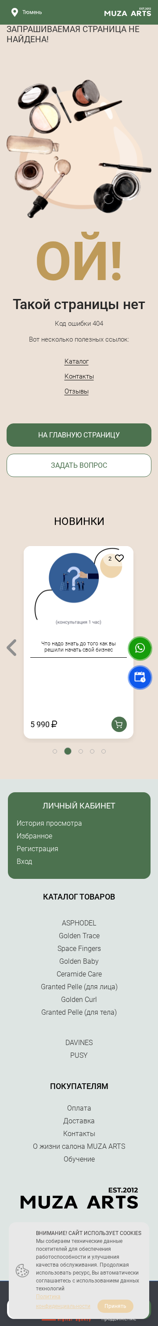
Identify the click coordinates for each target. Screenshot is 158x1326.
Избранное (34, 836)
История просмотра (49, 823)
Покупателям (79, 1086)
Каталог (77, 361)
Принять (115, 1306)
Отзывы (77, 391)
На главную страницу (79, 435)
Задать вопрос (79, 465)
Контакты (79, 376)
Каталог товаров (79, 896)
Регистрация (37, 849)
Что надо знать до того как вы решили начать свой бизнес (78, 647)
